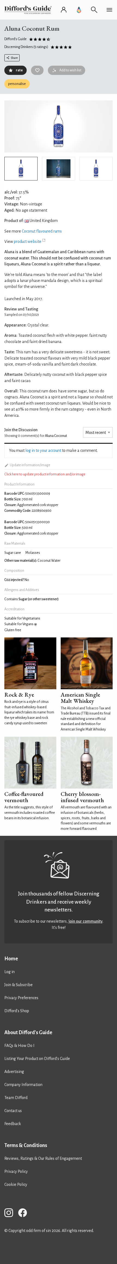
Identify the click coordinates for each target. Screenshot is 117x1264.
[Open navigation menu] (109, 10)
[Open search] (94, 10)
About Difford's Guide (28, 1032)
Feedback (12, 1124)
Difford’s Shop (16, 1011)
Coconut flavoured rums (42, 231)
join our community (86, 921)
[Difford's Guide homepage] (29, 10)
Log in (9, 972)
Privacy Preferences (21, 998)
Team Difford (15, 1097)
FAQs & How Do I (19, 1045)
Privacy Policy (16, 1171)
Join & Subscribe (18, 985)
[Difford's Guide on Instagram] (10, 1213)
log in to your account (43, 450)
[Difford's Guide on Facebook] (24, 1213)
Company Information (23, 1084)
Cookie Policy (15, 1184)
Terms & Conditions (25, 1145)
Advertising (14, 1071)
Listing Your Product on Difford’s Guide (37, 1058)
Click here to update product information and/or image (44, 474)
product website (27, 241)
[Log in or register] (63, 10)
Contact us (13, 1111)
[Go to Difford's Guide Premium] (79, 10)
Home (11, 958)
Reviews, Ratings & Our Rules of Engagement (43, 1158)
